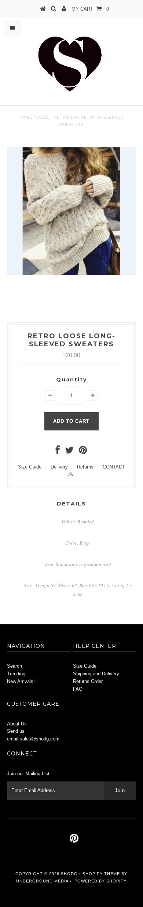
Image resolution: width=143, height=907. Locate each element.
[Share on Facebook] (58, 452)
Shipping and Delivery (96, 673)
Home (25, 117)
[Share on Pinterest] (83, 452)
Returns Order (88, 681)
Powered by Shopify (100, 881)
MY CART (90, 9)
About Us (17, 724)
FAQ (77, 689)
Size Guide (29, 467)
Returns (85, 467)
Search (14, 666)
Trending (16, 673)
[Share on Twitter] (69, 452)
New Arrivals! (21, 681)
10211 (43, 117)
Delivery (59, 467)
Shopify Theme (101, 873)
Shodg (69, 873)
